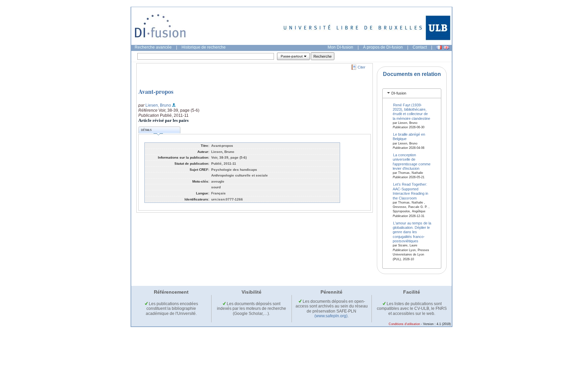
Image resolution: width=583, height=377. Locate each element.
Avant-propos (155, 91)
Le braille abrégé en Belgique (409, 136)
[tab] (411, 93)
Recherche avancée (153, 47)
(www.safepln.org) (331, 316)
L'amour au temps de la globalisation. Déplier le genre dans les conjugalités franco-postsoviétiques (412, 232)
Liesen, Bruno (158, 105)
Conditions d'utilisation (404, 324)
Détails (146, 130)
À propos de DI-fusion (383, 47)
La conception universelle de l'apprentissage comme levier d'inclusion (412, 161)
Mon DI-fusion (340, 47)
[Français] (439, 47)
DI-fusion (398, 93)
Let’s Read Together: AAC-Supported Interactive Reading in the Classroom (410, 191)
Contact (420, 47)
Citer (361, 67)
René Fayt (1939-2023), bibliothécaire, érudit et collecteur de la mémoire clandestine (411, 111)
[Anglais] (446, 47)
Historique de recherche (204, 47)
